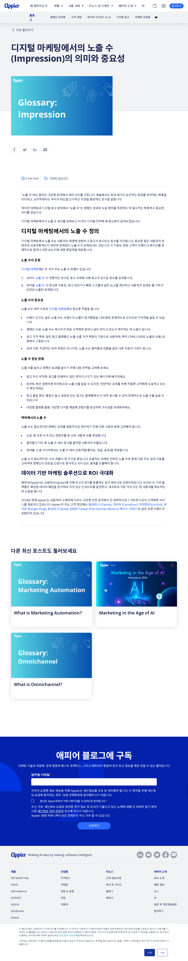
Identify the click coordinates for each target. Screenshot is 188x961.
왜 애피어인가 (38, 6)
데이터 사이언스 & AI (99, 17)
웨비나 (109, 898)
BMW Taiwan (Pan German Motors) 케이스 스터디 (103, 509)
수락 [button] (149, 952)
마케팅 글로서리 (59, 178)
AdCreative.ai (18, 891)
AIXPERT (16, 898)
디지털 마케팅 (30, 269)
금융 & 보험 (67, 891)
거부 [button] (162, 952)
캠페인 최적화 (57, 17)
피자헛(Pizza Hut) (150, 504)
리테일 (64, 884)
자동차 (64, 904)
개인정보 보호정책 (68, 935)
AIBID (14, 884)
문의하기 (176, 6)
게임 (63, 898)
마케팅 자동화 (142, 17)
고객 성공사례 (113, 878)
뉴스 (156, 891)
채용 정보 (159, 884)
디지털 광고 (123, 17)
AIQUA (15, 904)
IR (143, 6)
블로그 (32, 17)
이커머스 (65, 878)
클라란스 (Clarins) (100, 504)
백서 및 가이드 (114, 884)
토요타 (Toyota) (58, 509)
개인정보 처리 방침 (49, 811)
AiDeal (15, 917)
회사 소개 (159, 878)
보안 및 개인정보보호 (165, 904)
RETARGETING (20, 878)
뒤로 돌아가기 (24, 30)
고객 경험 (76, 17)
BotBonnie (17, 911)
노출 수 (39, 278)
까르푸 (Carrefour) (125, 504)
